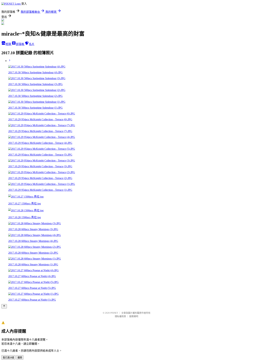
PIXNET (114, 313)
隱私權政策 (120, 316)
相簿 (9, 44)
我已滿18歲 (8, 357)
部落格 (20, 44)
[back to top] (4, 306)
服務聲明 (133, 316)
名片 (31, 44)
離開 (20, 357)
